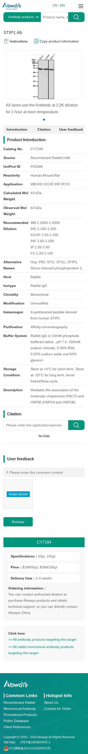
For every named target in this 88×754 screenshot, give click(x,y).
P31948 (37, 166)
